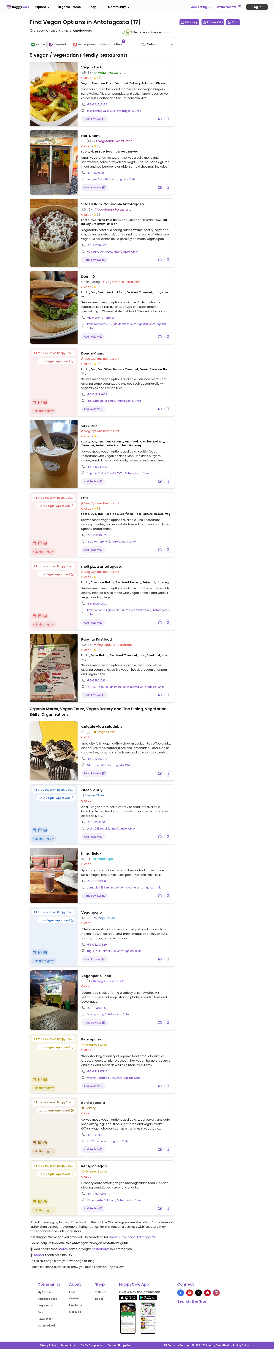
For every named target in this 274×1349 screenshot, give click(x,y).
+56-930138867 (96, 822)
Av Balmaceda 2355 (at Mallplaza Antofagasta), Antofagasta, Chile (126, 326)
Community (117, 7)
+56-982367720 (96, 245)
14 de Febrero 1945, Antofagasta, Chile (111, 541)
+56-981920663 (96, 535)
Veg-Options (87, 44)
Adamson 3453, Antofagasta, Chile (109, 765)
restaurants (101, 1249)
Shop (92, 7)
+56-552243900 (96, 173)
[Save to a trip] (160, 119)
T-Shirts (100, 1292)
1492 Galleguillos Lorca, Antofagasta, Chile (113, 401)
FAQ (72, 1292)
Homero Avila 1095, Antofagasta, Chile (111, 179)
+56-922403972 (96, 759)
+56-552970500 (96, 604)
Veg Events (44, 1305)
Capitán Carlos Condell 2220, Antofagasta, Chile (117, 473)
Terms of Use (68, 1345)
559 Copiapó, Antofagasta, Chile (107, 1141)
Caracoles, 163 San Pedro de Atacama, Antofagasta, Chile (123, 887)
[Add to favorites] (167, 119)
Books (99, 1299)
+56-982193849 (96, 945)
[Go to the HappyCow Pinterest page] (207, 1292)
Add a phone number (100, 318)
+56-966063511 (96, 1194)
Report (39, 1255)
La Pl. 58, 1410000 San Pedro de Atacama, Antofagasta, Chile (125, 687)
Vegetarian (61, 44)
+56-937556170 (96, 1135)
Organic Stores (69, 7)
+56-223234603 (96, 394)
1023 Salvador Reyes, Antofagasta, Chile (112, 252)
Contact (75, 1298)
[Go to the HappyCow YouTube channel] (189, 1292)
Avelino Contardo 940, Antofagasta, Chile (113, 1078)
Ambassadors (47, 1299)
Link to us (75, 1305)
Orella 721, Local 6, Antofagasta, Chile (110, 828)
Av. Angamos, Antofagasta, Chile (107, 1014)
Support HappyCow (119, 1345)
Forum (41, 1312)
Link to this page (41, 1261)
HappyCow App (134, 1284)
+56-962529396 (96, 104)
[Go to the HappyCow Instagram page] (216, 1292)
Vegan (40, 44)
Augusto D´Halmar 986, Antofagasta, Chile (113, 951)
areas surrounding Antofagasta (132, 1237)
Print (235, 22)
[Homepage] (17, 6)
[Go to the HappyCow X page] (198, 1292)
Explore (40, 7)
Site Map (75, 1312)
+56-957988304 (97, 881)
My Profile (44, 1292)
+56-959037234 (96, 680)
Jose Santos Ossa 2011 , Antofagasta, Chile (113, 111)
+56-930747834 (97, 467)
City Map (191, 22)
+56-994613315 (96, 1008)
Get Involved (46, 1325)
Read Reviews (93, 119)
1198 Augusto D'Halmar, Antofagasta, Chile (113, 1200)
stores (63, 1249)
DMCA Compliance (92, 1345)
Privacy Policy (48, 1345)
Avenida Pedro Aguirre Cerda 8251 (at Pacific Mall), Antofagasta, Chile (128, 612)
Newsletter (45, 1319)
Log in (256, 7)
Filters (119, 43)
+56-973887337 (96, 1071)
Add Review (91, 337)
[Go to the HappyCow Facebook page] (180, 1292)
